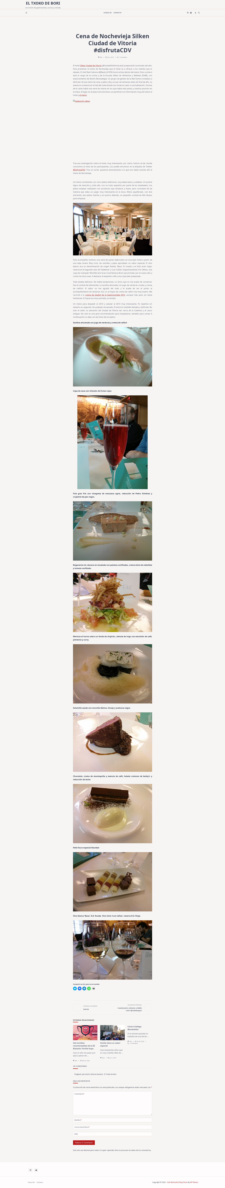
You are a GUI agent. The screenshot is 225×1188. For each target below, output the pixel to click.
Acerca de (108, 13)
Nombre (77, 1120)
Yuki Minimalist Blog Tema (177, 1182)
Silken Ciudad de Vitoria (90, 65)
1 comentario (123, 57)
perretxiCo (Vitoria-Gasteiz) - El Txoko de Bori (99, 1074)
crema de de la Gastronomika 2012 (105, 295)
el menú (83, 95)
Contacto (117, 13)
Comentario (79, 1094)
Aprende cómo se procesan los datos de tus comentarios (129, 1150)
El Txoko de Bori (43, 3)
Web (76, 1134)
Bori (101, 57)
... (87, 1055)
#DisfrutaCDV (79, 170)
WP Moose (194, 1182)
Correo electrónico (82, 1127)
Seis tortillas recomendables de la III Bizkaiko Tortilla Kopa (84, 1046)
